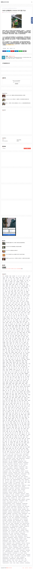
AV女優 (17, 458)
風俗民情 (14, 366)
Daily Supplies (4, 476)
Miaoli (27, 509)
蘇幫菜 (6, 449)
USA (15, 554)
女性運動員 (11, 281)
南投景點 (7, 353)
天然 (5, 290)
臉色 (22, 442)
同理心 (23, 314)
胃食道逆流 (23, 362)
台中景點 (18, 301)
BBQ (21, 459)
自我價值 (4, 322)
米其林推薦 (16, 319)
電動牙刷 (26, 417)
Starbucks (10, 541)
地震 (16, 315)
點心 (11, 445)
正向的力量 (7, 308)
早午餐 (6, 319)
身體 (17, 332)
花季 (26, 346)
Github (26, 482)
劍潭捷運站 (4, 427)
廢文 (23, 427)
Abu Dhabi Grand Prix (12, 452)
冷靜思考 (19, 328)
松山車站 (7, 342)
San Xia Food (11, 534)
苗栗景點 (20, 363)
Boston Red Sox (20, 462)
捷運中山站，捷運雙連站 (27, 386)
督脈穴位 (18, 410)
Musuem (13, 514)
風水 (11, 366)
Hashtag (29, 485)
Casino (26, 466)
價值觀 (28, 425)
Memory (15, 507)
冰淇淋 (16, 314)
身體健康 (20, 332)
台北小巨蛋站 (27, 301)
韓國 (16, 444)
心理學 (9, 291)
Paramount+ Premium (5, 526)
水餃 (3, 298)
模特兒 (22, 428)
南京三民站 (10, 353)
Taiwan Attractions (5, 547)
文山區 (6, 294)
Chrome (19, 472)
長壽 (6, 349)
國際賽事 (16, 384)
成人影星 (15, 318)
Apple (23, 455)
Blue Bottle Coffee (21, 461)
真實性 (3, 377)
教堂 (27, 387)
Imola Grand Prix (17, 493)
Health (9, 486)
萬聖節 (25, 410)
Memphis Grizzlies (20, 507)
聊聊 (8, 390)
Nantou (25, 514)
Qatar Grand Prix (5, 531)
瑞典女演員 (4, 410)
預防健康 (26, 418)
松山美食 (11, 342)
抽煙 (5, 339)
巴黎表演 (18, 290)
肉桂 (29, 319)
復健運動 (13, 394)
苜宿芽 (26, 363)
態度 (16, 421)
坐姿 (11, 329)
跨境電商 (10, 414)
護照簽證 (28, 449)
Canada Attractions (5, 466)
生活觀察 (13, 311)
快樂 (19, 329)
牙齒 (10, 298)
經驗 (22, 411)
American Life (4, 455)
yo (27, 561)
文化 (8, 294)
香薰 (19, 369)
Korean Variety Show (22, 500)
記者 (23, 379)
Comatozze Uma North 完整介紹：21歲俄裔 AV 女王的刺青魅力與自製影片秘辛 (17, 99)
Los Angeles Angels (18, 503)
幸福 (12, 338)
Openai (20, 524)
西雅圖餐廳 (27, 325)
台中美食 (14, 301)
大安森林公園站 (21, 280)
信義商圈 (16, 352)
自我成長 (17, 321)
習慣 (6, 390)
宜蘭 (21, 336)
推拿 (18, 387)
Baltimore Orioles (14, 459)
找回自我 (4, 331)
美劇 (19, 362)
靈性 (21, 451)
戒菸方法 (28, 329)
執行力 (19, 384)
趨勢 (8, 444)
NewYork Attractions (18, 520)
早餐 (9, 319)
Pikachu (24, 527)
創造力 (13, 393)
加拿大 (8, 48)
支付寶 (3, 294)
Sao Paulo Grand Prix (24, 534)
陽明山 (25, 401)
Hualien (24, 490)
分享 (21, 288)
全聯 (11, 314)
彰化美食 (11, 421)
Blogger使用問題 (15, 461)
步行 (15, 331)
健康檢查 (26, 383)
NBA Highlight (17, 516)
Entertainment (26, 479)
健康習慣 (4, 383)
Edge (11, 479)
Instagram (27, 493)
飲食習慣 (18, 403)
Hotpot (15, 489)
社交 (27, 345)
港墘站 (26, 396)
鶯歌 (5, 451)
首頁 (2, 8)
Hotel (13, 489)
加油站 (21, 298)
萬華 (23, 410)
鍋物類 (11, 444)
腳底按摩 (28, 411)
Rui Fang (24, 531)
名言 (3, 315)
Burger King (15, 465)
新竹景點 (12, 407)
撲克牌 (16, 428)
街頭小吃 (4, 400)
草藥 (19, 379)
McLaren (12, 507)
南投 (25, 352)
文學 (19, 294)
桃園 (19, 373)
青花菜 (21, 349)
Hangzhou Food (12, 485)
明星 (17, 339)
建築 (18, 355)
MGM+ (10, 509)
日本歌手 (21, 295)
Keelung (19, 499)
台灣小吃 (6, 304)
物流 (12, 345)
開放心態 (12, 401)
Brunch (4, 465)
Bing (9, 461)
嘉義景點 (16, 420)
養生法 (3, 434)
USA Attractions (19, 554)
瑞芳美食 (10, 410)
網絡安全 (29, 424)
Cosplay (17, 475)
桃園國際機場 (26, 373)
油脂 (27, 342)
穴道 (17, 312)
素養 (26, 377)
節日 (28, 410)
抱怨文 (3, 339)
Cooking (13, 475)
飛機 (21, 366)
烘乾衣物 (8, 376)
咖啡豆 (13, 335)
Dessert (22, 476)
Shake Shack (28, 537)
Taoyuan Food (24, 548)
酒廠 (5, 380)
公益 (11, 288)
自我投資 (20, 321)
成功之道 (21, 318)
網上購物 (12, 424)
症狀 (25, 376)
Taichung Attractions (14, 544)
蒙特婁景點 (16, 425)
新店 (15, 407)
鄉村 (7, 401)
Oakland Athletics (16, 523)
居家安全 (7, 338)
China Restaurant (5, 472)
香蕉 (17, 369)
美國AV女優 (14, 362)
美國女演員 (28, 359)
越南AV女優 (4, 401)
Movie (10, 514)
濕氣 (17, 441)
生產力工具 (17, 311)
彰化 (8, 421)
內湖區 (9, 288)
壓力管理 (11, 441)
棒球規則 (26, 394)
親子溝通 (20, 438)
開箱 (17, 401)
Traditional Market (16, 551)
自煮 (28, 322)
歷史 (12, 435)
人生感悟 (13, 277)
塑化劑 (12, 404)
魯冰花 (19, 434)
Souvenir (17, 540)
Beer (23, 459)
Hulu (24, 492)
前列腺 (19, 352)
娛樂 (27, 370)
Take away (4, 548)
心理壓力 (15, 291)
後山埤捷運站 (24, 355)
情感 (5, 386)
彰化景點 (14, 421)
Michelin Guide (15, 510)
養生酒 (9, 434)
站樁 (8, 377)
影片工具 (29, 427)
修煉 (23, 369)
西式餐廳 (6, 325)
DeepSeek (10, 476)
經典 (13, 411)
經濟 (17, 411)
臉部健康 (4, 444)
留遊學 (18, 376)
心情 (28, 290)
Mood (29, 513)
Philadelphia (21, 526)
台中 (8, 301)
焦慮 (10, 397)
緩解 (9, 431)
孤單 (8, 336)
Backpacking (27, 458)
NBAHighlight (4, 517)
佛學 (3, 328)
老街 (27, 319)
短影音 (22, 397)
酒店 (3, 380)
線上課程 (4, 431)
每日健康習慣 (18, 331)
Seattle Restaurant (10, 537)
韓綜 (7, 445)
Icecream (10, 493)
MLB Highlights (4, 513)
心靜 (22, 291)
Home (3, 139)
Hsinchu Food (19, 490)
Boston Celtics (11, 462)
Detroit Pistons (26, 476)
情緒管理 (14, 386)
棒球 (23, 394)
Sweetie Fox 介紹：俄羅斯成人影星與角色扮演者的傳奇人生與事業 (15, 95)
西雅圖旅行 (20, 325)
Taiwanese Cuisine (26, 547)
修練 (28, 369)
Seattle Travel (16, 537)
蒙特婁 (12, 425)
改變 (12, 331)
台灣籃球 (14, 305)
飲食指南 (14, 403)
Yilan (16, 561)
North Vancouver (5, 523)
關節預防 (4, 448)
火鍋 (5, 298)
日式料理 (12, 297)
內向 (3, 287)
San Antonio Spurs (16, 533)
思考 (3, 356)
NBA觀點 (28, 516)
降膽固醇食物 (4, 366)
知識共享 (22, 345)
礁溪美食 (17, 442)
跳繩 (12, 414)
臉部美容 (28, 442)
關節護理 (7, 448)
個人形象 (7, 370)
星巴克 (18, 356)
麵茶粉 (11, 449)
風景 (17, 366)
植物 (3, 396)
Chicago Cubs (23, 469)
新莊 (22, 407)
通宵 (25, 390)
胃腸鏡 (26, 362)
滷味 (21, 421)
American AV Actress (10, 455)
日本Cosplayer (4, 297)
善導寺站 (25, 393)
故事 (16, 356)
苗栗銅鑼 (24, 363)
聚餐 (10, 425)
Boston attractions (5, 462)
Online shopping (12, 524)
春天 (21, 356)
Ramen (9, 531)
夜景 (28, 335)
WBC (25, 558)
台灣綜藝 (4, 305)
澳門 (18, 435)
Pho (16, 527)
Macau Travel (19, 506)
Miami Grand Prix (14, 509)
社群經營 (21, 346)
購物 (6, 444)
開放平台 (15, 401)
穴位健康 (14, 312)
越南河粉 (26, 400)
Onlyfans (16, 524)
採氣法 (14, 387)
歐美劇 (27, 428)
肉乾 (3, 321)
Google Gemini (10, 483)
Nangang (17, 514)
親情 (25, 438)
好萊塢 (26, 315)
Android (15, 455)
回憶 (9, 315)
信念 (3, 352)
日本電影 (18, 295)
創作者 (10, 393)
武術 (22, 342)
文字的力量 (14, 294)
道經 (3, 417)
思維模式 (8, 356)
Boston (25, 461)
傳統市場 (28, 403)
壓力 (8, 441)
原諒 (14, 370)
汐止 (11, 319)
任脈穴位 (6, 314)
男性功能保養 (27, 331)
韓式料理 (14, 444)
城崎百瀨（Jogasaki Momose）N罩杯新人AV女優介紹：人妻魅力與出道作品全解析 (18, 258)
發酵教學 (19, 397)
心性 (24, 290)
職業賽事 (22, 445)
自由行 (11, 321)
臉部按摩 (25, 442)
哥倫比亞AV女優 (17, 370)
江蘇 (13, 319)
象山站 (6, 400)
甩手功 (20, 311)
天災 (28, 288)
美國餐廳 (7, 362)
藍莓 (25, 445)
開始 (9, 401)
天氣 (3, 290)
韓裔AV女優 (4, 445)
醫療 (27, 445)
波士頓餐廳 (4, 345)
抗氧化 (6, 331)
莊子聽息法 (13, 390)
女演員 (14, 281)
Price (9, 530)
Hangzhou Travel (24, 485)
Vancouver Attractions (17, 555)
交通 (19, 312)
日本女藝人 (7, 295)
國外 (13, 384)
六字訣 (19, 288)
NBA (13, 516)
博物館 (22, 393)
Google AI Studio (5, 483)
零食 (8, 417)
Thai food (12, 550)
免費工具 (11, 328)
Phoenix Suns (20, 527)
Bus (19, 465)
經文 (11, 411)
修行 (21, 369)
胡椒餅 (9, 363)
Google (29, 482)
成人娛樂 (8, 318)
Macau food (4, 506)
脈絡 (8, 379)
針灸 (9, 380)
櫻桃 (16, 449)
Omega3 (7, 524)
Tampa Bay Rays (9, 548)
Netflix (13, 517)
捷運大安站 (17, 386)
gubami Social (15, 483)
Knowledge (4, 500)
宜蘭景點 (27, 336)
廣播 (25, 427)
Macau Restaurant (14, 506)
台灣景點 (25, 304)
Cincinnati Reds (27, 472)
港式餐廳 (20, 396)
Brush (6, 465)
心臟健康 (27, 291)
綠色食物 (4, 424)
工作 (27, 281)
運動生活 (25, 414)
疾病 (21, 376)
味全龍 (3, 335)
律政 (21, 355)
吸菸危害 (4, 329)
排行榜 (11, 387)
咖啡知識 (16, 335)
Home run (19, 486)
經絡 (15, 411)
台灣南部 (9, 304)
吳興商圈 (28, 328)
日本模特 (24, 295)
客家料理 (16, 355)
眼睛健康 (4, 390)
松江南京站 (17, 342)
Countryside (23, 475)
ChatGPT (26, 468)
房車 (28, 338)
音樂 (9, 366)
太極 (9, 290)
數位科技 (19, 428)
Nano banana (21, 514)
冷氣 (16, 328)
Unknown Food (12, 554)
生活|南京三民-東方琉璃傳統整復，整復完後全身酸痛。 (14, 246)
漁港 (23, 421)
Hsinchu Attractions (14, 490)
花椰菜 (28, 346)
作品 (5, 328)
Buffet (9, 465)
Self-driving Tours (21, 537)
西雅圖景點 (24, 325)
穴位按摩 (11, 312)
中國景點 (17, 284)
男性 (24, 331)
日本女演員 (4, 295)
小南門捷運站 (17, 281)
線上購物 (7, 431)
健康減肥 (7, 383)
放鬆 (12, 339)
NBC (7, 517)
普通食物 (16, 394)
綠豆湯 (6, 424)
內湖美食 (4, 288)
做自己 (21, 380)
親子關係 (23, 438)
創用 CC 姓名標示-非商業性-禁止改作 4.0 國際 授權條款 (13, 268)
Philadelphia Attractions (6, 527)
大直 (24, 280)
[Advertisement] (16, 159)
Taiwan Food (10, 547)
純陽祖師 (19, 377)
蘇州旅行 (24, 448)
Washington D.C (22, 557)
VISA (15, 557)
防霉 (26, 332)
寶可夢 (13, 448)
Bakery (9, 459)
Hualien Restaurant (20, 492)
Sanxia (15, 534)
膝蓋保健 (20, 431)
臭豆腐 (10, 379)
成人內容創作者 (4, 318)
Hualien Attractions (5, 492)
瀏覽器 (17, 445)
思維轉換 (11, 356)
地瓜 (11, 315)
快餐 (25, 329)
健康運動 (17, 383)
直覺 (16, 345)
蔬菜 (24, 431)
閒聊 (20, 401)
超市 (17, 400)
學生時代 (29, 434)
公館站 (14, 288)
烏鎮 (5, 376)
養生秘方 (6, 434)
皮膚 (29, 311)
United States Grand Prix (6, 554)
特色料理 (13, 376)
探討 (16, 387)
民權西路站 (19, 308)
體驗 (17, 451)
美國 (22, 359)
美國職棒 (11, 362)
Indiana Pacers (23, 493)
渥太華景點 (16, 396)
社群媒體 (18, 346)
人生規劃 (7, 277)
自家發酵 (18, 322)
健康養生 (23, 383)
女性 (8, 281)
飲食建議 (11, 403)
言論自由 (9, 332)
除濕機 (12, 380)
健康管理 (20, 383)
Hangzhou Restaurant (18, 485)
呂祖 (9, 329)
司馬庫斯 (24, 305)
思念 (5, 356)
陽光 (22, 401)
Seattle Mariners (5, 537)
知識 (18, 345)
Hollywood (15, 486)
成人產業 (12, 318)
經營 (20, 411)
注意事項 (7, 345)
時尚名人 (6, 373)
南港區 (24, 353)
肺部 (24, 346)
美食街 (17, 359)
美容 (19, 359)
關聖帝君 (10, 448)
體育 (10, 451)
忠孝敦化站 (19, 338)
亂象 (24, 403)
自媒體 (20, 322)
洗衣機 (23, 356)
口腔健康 (6, 280)
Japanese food (20, 496)
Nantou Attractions (5, 516)
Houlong (19, 489)
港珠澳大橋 (23, 396)
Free (13, 482)
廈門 (14, 404)
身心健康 (12, 332)
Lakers (26, 500)
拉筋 (8, 339)
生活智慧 (4, 311)
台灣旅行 (22, 304)
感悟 (24, 404)
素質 (23, 377)
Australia (4, 458)
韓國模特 (23, 444)
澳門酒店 (28, 435)
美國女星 (25, 359)
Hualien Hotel (15, 492)
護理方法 (22, 449)
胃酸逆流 (4, 363)
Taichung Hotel (20, 544)
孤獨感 (13, 336)
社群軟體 (15, 346)
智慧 (20, 394)
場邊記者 (4, 394)
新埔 (20, 407)
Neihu (10, 517)
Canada (24, 465)
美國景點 (23, 360)
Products (18, 530)
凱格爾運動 (7, 393)
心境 (17, 291)
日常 (15, 297)
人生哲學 (4, 277)
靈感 (23, 451)
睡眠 (20, 410)
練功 (11, 431)
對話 (5, 421)
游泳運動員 (4, 397)
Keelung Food (23, 499)
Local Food (13, 503)
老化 (21, 319)
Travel (28, 551)
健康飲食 (10, 383)
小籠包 (25, 281)
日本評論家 (14, 295)
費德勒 (15, 400)
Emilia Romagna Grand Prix (16, 479)
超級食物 (23, 400)
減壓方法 (10, 396)
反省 (26, 288)
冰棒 (18, 314)
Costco (20, 475)
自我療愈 (7, 322)
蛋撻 (16, 390)
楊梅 (27, 407)
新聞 (24, 407)
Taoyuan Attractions (18, 548)
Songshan (13, 540)
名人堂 (28, 314)
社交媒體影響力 (4, 346)
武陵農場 (25, 342)
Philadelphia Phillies (12, 527)
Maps (23, 506)
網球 (22, 424)
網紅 (18, 424)
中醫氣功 (27, 284)
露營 (3, 451)
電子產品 (17, 417)
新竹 (3, 407)
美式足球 (12, 359)
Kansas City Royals (5, 499)
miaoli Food (10, 510)
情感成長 (9, 386)
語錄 (20, 425)
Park (10, 526)
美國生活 (4, 360)
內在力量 (6, 287)
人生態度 (17, 277)
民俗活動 (16, 308)
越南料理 (29, 400)
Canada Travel (16, 466)
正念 (10, 308)
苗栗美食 (17, 363)
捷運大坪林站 (21, 386)
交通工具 (22, 312)
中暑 (19, 284)
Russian (28, 531)
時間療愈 (12, 373)
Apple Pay (27, 455)
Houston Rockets (5, 490)
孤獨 (10, 336)
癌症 (8, 442)
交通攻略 (29, 312)
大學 (3, 281)
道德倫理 (6, 417)
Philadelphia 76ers (26, 526)
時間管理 (9, 373)
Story (26, 541)
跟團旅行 (4, 414)
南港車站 (18, 353)
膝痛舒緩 (17, 431)
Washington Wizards (12, 558)
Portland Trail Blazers (5, 530)
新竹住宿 (6, 407)
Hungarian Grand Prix (5, 493)
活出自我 (26, 356)
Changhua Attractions (10, 468)
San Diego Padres (22, 533)
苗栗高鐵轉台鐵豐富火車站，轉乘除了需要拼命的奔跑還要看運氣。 (15, 242)
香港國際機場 (10, 369)
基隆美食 (24, 384)
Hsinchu (9, 490)
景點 (18, 394)
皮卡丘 (27, 311)
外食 (26, 305)
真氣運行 (28, 376)
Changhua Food (16, 468)
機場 (5, 435)
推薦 (20, 387)
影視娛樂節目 (7, 428)
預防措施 (4, 420)
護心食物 (19, 449)
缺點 (28, 377)
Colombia (4, 475)
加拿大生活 (11, 48)
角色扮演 (6, 332)
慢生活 (19, 421)
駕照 (15, 434)
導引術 (19, 427)
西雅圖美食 (16, 325)
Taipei (27, 544)
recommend (13, 531)
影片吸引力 (4, 428)
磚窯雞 (3, 438)
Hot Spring (9, 489)
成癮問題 (28, 318)
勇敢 (21, 352)
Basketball (18, 459)
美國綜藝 (26, 360)
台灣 (3, 304)
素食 (21, 377)
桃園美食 (23, 373)
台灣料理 (19, 304)
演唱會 (28, 421)
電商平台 (4, 418)
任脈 (3, 314)
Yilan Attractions (20, 561)
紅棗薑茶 (9, 359)
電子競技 (23, 417)
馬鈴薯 (15, 380)
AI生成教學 (27, 452)
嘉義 (6, 420)
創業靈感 (19, 393)
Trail (20, 551)
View (9, 557)
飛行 (19, 366)
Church (23, 472)
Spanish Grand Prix (22, 540)
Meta (27, 507)
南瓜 (23, 352)
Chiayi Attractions (8, 469)
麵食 (9, 449)
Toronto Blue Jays (22, 550)
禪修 (19, 442)
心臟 (24, 291)
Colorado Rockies (8, 475)
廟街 (21, 427)
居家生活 (4, 338)
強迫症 (3, 386)
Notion (9, 523)
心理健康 (6, 291)
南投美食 (4, 353)
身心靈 (15, 332)
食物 (28, 366)
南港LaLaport (4, 355)
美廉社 (17, 362)
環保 (28, 441)
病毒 (23, 376)
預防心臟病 (23, 418)
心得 (26, 290)
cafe (21, 465)
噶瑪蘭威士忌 (23, 434)
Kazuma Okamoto (14, 499)
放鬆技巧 (15, 339)
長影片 (9, 349)
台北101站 (23, 301)
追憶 (28, 379)
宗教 (15, 336)
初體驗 (22, 328)
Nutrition (12, 523)
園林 (9, 404)
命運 (8, 335)
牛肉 (12, 298)
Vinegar (12, 557)
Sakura (12, 533)
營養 (19, 441)
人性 (25, 277)
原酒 (11, 370)
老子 (19, 319)
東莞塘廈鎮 (4, 342)
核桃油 (15, 373)
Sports (26, 540)
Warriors (18, 557)
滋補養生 (7, 397)
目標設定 (6, 312)
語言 (18, 425)
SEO (25, 537)
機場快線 (8, 435)
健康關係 (4, 384)
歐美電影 (25, 428)
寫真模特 (16, 427)
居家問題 (10, 338)
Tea (28, 548)
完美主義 (14, 329)
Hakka (19, 483)
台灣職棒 (11, 305)
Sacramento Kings (5, 533)
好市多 (21, 315)
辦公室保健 (28, 438)
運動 (19, 414)
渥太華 (13, 396)
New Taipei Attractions (24, 517)
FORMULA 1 (11, 482)
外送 (29, 305)
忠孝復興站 (16, 338)
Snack (10, 540)
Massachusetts (27, 506)
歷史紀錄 (16, 435)
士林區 (9, 280)
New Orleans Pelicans (17, 517)
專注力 (29, 384)
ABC (7, 452)
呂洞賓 (6, 329)
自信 (12, 322)
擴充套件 (14, 445)
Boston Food (15, 462)
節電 (5, 411)
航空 (12, 379)
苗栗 (11, 363)
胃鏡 (6, 363)
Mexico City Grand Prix (5, 509)
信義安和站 (6, 352)
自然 (23, 322)
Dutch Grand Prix (7, 479)
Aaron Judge (4, 452)
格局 (17, 373)
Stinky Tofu (22, 541)
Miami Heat (19, 509)
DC (7, 476)
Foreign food (6, 482)
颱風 (25, 425)
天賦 (7, 290)
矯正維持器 (11, 442)
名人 (26, 314)
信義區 (9, 352)
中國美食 (10, 284)
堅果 (26, 384)
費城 (9, 400)
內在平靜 (9, 287)
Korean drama (12, 500)
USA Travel (4, 555)
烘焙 (10, 376)
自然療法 (26, 322)
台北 (20, 301)
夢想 (25, 420)
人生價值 (23, 277)
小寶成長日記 (22, 281)
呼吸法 (6, 335)
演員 (26, 421)
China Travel (10, 472)
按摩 (14, 356)
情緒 (11, 386)
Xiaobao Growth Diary (5, 561)
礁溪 (14, 442)
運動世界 (22, 414)
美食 (15, 359)
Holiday (12, 486)
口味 (3, 280)
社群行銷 (12, 346)
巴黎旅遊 (22, 290)
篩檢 (8, 438)
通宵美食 (28, 390)
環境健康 (4, 442)
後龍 (27, 355)
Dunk (3, 479)
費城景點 (12, 400)
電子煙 (19, 417)
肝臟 (3, 332)
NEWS (14, 520)
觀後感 (28, 451)
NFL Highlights (26, 520)
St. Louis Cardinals (5, 541)
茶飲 (16, 379)
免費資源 (14, 328)
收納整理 (4, 319)
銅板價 (23, 425)
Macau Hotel (8, 506)
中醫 (24, 284)
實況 (28, 420)
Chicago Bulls (18, 469)
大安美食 (14, 280)
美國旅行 (13, 360)
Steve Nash (18, 541)
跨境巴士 (7, 414)
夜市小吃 (25, 335)
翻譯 (19, 445)
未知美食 (4, 308)
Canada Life (10, 466)
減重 (7, 396)
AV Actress (13, 458)
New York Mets (4, 520)
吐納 (5, 315)
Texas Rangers (8, 550)
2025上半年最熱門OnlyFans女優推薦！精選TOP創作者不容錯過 (15, 254)
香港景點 (14, 369)
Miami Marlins (24, 509)
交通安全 (25, 312)
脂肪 (3, 379)
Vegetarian (28, 555)
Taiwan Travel (21, 547)
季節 (6, 336)
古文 (6, 301)
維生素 (9, 424)
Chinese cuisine (15, 472)
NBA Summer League (23, 516)
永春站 (22, 308)
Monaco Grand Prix (14, 513)
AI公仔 (24, 452)
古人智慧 (4, 301)
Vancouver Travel (23, 555)
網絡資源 (4, 425)
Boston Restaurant (25, 462)
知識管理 (25, 345)
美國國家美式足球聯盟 (18, 360)
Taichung (4, 544)
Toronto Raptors (28, 550)
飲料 (20, 403)
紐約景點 (16, 377)
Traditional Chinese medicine (9, 551)
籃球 (15, 448)
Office (21, 523)
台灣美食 (16, 304)
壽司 (23, 420)
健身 (27, 380)
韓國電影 (19, 444)
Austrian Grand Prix (8, 458)
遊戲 (17, 414)
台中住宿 (11, 301)
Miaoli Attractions (5, 510)
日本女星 (29, 294)
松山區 (13, 342)
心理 (3, 291)
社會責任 (8, 346)
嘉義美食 (12, 420)
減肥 (5, 396)
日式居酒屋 (9, 297)
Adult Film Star (18, 452)
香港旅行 (4, 369)
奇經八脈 (4, 336)
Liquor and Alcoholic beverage (7, 503)
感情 (27, 404)
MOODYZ (4, 514)
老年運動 (24, 319)
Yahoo (14, 561)
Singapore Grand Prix (5, 540)
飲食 (8, 403)
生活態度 (10, 311)
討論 (21, 379)
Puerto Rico (27, 530)
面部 (7, 366)
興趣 (14, 438)
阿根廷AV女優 (17, 349)
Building (12, 465)
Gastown (22, 482)
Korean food (16, 500)
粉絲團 (10, 377)
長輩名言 (14, 349)
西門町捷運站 (9, 325)
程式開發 (28, 397)
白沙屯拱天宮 (23, 311)
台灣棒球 (28, 304)
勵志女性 (6, 441)
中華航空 (22, 284)
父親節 (8, 298)
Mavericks (4, 507)
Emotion (23, 479)
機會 (10, 435)
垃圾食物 (22, 335)
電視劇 (6, 418)
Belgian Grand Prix (5, 461)
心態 (19, 291)
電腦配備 (10, 418)
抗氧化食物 (10, 331)
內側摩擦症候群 (26, 287)
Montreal (20, 513)
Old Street (4, 524)
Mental (24, 507)
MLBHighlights (9, 513)
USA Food (24, 554)
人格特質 (28, 277)
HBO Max (6, 486)
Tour (3, 551)
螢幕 (16, 438)
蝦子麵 (27, 431)
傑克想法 (4, 393)
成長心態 (25, 318)
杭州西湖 (28, 339)
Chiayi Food (13, 469)
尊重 (10, 394)
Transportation (24, 551)
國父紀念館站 (10, 384)
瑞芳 (6, 410)
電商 (28, 417)
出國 (14, 298)
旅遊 (3, 373)
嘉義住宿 (9, 420)
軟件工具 (19, 390)
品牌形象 (8, 355)
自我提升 (27, 321)
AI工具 (22, 452)
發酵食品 (13, 397)
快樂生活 (23, 329)
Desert (19, 476)
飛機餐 (24, 366)
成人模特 (18, 318)
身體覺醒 (24, 332)
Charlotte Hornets (22, 468)
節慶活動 (9, 411)
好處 (23, 315)
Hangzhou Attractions (5, 485)
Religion (17, 531)
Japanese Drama (14, 496)
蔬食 (22, 431)
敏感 (23, 387)
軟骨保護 (23, 390)
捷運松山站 (4, 387)
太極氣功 (15, 290)
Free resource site (18, 482)
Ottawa (28, 524)
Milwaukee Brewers (27, 510)
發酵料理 (16, 397)
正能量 (12, 308)
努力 (24, 328)
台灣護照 (17, 305)
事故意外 (29, 332)
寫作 (6, 427)
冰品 (13, 314)
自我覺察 (10, 322)
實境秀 (3, 421)
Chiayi (3, 469)
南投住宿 (29, 352)
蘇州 (17, 448)
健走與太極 (24, 380)
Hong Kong (23, 486)
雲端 (27, 401)
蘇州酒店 (27, 448)
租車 (5, 377)
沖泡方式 (22, 331)
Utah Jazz (8, 555)
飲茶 (22, 403)
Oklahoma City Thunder (26, 523)
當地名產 (13, 410)
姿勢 (10, 355)
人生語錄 (20, 277)
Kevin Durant (28, 499)
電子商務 (13, 417)
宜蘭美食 (24, 336)
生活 (14, 48)
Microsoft (19, 510)
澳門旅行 (24, 435)
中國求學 (7, 284)
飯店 (6, 403)
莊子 (10, 390)
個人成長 (4, 370)
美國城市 (7, 360)
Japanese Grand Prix (26, 496)
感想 (29, 404)
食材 (26, 366)
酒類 (7, 380)
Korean (8, 500)
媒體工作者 (7, 394)
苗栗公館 (14, 363)
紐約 (12, 377)
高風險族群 (18, 380)
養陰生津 (12, 434)
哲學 (21, 370)
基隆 (21, 384)
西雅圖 (13, 325)
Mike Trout (22, 510)
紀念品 (3, 359)
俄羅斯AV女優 (27, 349)
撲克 (13, 428)
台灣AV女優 (20, 305)
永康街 (25, 308)
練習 (14, 431)
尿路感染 (17, 329)
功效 (19, 298)
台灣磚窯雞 (7, 305)
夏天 (25, 370)
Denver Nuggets (15, 476)
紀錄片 (6, 359)
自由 (5, 321)
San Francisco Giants (5, 534)
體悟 (12, 451)
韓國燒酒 (26, 444)
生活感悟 (7, 311)
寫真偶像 (13, 427)
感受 (22, 404)
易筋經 (20, 339)
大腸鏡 (27, 280)
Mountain (7, 514)
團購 (21, 420)
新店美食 (18, 407)
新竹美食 (9, 407)
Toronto (18, 550)
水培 (27, 297)
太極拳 (12, 290)
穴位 (8, 312)
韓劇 (9, 445)
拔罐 (10, 339)
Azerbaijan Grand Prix (22, 458)
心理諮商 (12, 291)
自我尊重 (24, 321)
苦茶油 (29, 363)
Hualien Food (10, 492)
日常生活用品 (5, 8)
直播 (14, 345)
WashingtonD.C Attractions (20, 558)
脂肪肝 (5, 379)
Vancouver (11, 555)
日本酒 (11, 295)
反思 (23, 288)
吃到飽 (21, 314)
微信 (16, 404)
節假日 (3, 411)
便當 (23, 349)
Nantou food (10, 516)
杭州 (25, 339)
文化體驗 (11, 294)
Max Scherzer (8, 507)
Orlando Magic (24, 524)
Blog (11, 461)
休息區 (9, 314)
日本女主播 (25, 294)
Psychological (22, 530)
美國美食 (10, 360)
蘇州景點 (4, 449)
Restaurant (20, 531)
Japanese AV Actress (8, 496)
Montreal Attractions (24, 513)
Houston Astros (23, 489)
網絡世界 (25, 424)
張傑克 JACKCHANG (5, 2)
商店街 (6, 384)
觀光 (26, 451)
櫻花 (14, 449)
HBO (3, 486)
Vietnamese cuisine (5, 557)
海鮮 (3, 376)
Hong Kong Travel (5, 489)
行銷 (3, 325)
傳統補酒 (7, 404)
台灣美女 (12, 304)
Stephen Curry (14, 541)
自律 (15, 322)
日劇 (21, 297)
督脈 (15, 410)
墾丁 (26, 434)
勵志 (3, 441)
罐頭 (19, 451)
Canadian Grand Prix (21, 466)
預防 (19, 418)
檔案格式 (14, 441)
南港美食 (21, 353)
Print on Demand (14, 530)
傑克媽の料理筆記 (19, 139)
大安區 (17, 280)
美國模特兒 (4, 362)
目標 (3, 312)
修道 (25, 369)
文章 (17, 294)
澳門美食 (21, 435)
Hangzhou (22, 483)
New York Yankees (9, 520)
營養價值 (25, 441)
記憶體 (26, 379)
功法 (16, 298)
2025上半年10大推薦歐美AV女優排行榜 (11, 250)
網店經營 (16, 424)
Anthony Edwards (19, 455)
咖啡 (10, 335)
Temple (4, 550)
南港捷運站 (27, 353)
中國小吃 (4, 284)
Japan (3, 496)
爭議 (10, 345)
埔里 (23, 370)
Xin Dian (11, 561)
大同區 (11, 280)
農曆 (15, 414)
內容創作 (19, 287)
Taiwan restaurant (15, 547)
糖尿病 (12, 438)
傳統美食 (4, 404)
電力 (10, 417)
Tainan (24, 544)
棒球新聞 (29, 394)
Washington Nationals (6, 558)
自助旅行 (14, 321)
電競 (17, 418)
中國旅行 (13, 284)
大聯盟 (5, 281)
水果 (25, 297)
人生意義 (10, 277)
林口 (19, 342)
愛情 (20, 404)
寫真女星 (10, 427)
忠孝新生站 (23, 338)
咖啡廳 (19, 335)
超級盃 (19, 400)
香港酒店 (7, 369)
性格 (26, 338)
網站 (20, 424)
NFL (22, 520)
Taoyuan (13, 548)
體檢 (15, 451)
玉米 (27, 308)
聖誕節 (24, 411)
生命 (29, 308)
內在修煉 (12, 287)
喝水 (27, 393)
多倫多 (19, 315)
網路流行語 (7, 425)
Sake (9, 533)
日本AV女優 (27, 295)
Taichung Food (8, 544)
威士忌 (13, 355)
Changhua (4, 468)
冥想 (9, 370)
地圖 (14, 315)
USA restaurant (28, 554)
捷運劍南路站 (7, 387)
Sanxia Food (18, 534)
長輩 (11, 349)
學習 (3, 435)
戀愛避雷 (8, 451)
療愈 (6, 442)
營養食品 (22, 441)
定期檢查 (18, 336)
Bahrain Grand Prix (5, 459)
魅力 (17, 434)
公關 (16, 288)
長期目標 (4, 349)
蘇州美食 (20, 448)
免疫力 (8, 328)
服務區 (23, 339)
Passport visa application (15, 526)
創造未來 (16, 393)
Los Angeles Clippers (24, 503)
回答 (7, 315)
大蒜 (29, 280)
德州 (11, 428)
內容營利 (22, 287)
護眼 (24, 449)
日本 (22, 294)
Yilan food (25, 561)
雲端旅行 (4, 403)
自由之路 (8, 321)
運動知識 (29, 414)
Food (3, 482)
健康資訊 (13, 383)
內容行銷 (16, 287)
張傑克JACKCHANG (5, 12)
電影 (15, 418)
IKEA (13, 493)
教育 (25, 387)
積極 (5, 438)
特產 (16, 376)
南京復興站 (14, 353)
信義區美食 (12, 352)
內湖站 (6, 288)
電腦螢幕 (13, 418)
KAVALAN (10, 499)
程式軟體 (25, 397)
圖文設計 (19, 420)
